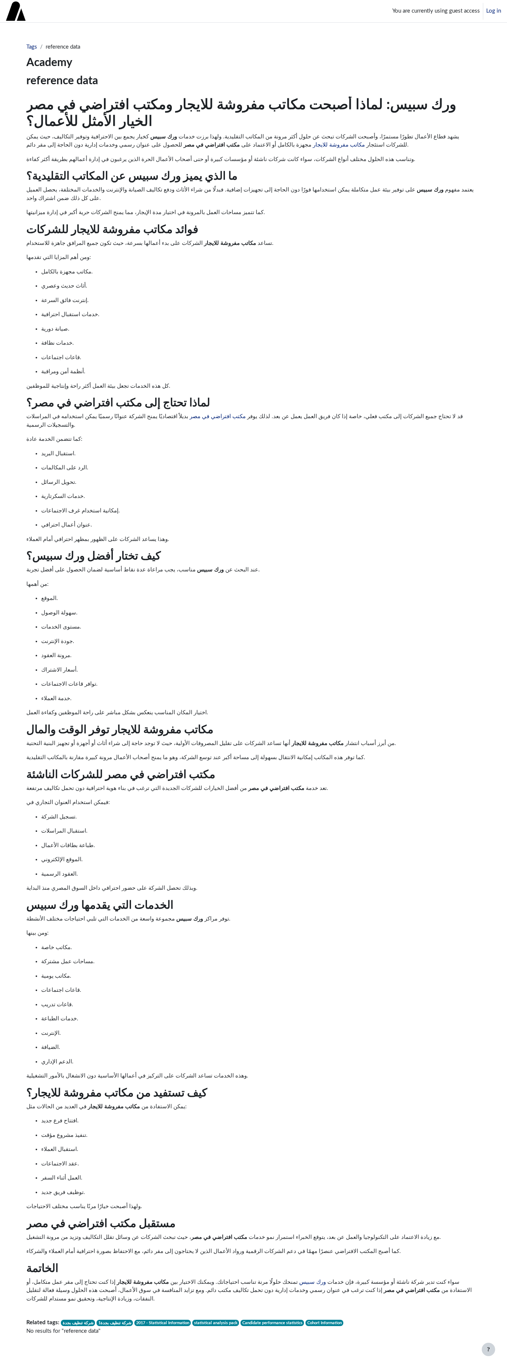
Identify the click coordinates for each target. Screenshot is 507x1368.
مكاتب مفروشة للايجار (339, 145)
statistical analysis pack (216, 1323)
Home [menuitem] (46, 11)
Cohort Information (324, 1323)
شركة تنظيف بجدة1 (114, 1323)
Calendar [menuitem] (70, 11)
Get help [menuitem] (152, 11)
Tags (31, 47)
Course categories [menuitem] (109, 11)
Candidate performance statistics (272, 1323)
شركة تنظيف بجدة (78, 1323)
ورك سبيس (312, 1282)
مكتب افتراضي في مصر (218, 416)
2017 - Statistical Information (162, 1323)
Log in (493, 11)
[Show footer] (488, 1349)
